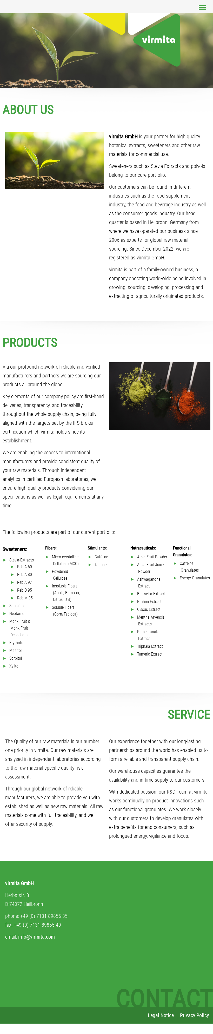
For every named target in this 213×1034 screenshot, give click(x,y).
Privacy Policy (194, 1015)
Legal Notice (161, 1015)
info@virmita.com (36, 937)
